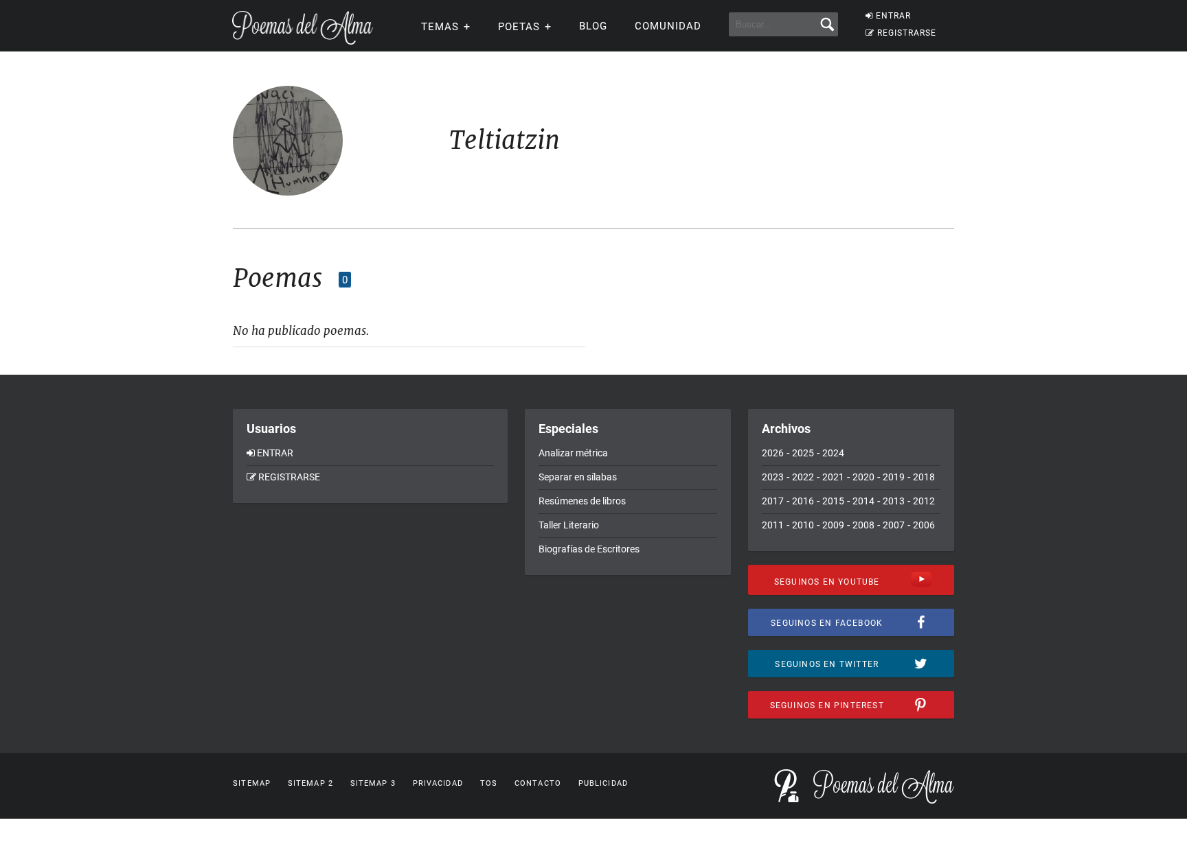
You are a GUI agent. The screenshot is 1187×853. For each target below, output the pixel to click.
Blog (593, 26)
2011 (773, 525)
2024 (833, 453)
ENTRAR (893, 16)
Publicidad (603, 783)
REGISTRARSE (906, 33)
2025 (803, 453)
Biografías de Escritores (589, 549)
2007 (894, 525)
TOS (488, 783)
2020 (863, 477)
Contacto (538, 783)
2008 (863, 525)
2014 (863, 501)
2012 (924, 501)
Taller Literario (569, 525)
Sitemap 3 (373, 783)
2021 (833, 477)
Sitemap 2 (310, 783)
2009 (833, 525)
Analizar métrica (573, 453)
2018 (924, 477)
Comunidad (668, 26)
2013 (894, 501)
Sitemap (252, 783)
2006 (924, 525)
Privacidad (438, 783)
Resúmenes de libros (582, 501)
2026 (773, 453)
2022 (803, 477)
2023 (773, 477)
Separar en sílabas (578, 477)
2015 (833, 501)
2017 (773, 501)
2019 (894, 477)
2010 (803, 525)
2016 (803, 501)
